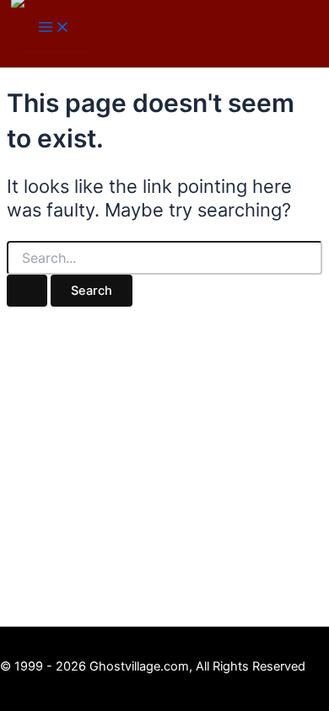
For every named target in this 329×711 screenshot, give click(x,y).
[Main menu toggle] (54, 28)
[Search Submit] (27, 291)
